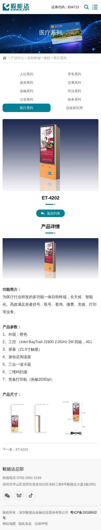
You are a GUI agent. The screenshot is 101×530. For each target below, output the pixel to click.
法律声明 (41, 524)
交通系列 (74, 82)
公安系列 (26, 99)
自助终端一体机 (38, 58)
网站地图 (9, 524)
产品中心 (17, 58)
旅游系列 (26, 82)
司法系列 (74, 91)
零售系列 (74, 74)
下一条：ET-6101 (15, 449)
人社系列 (26, 74)
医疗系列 (60, 58)
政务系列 (74, 99)
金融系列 (26, 91)
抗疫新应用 (74, 108)
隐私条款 (25, 524)
